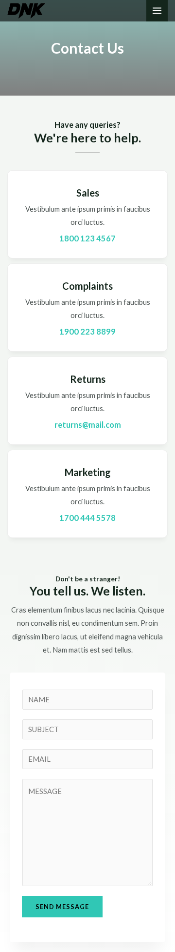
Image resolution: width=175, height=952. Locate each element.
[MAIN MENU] (157, 10)
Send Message (62, 907)
